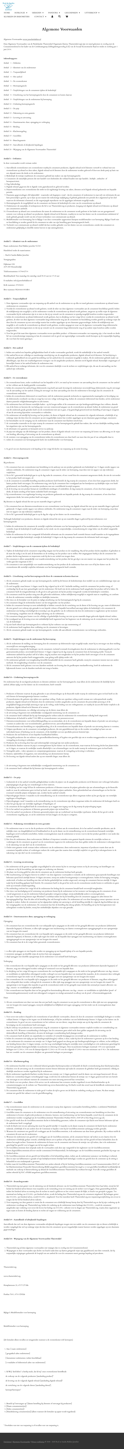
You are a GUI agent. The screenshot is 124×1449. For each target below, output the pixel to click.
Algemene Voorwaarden (21, 1442)
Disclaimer (8, 1442)
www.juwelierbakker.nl (32, 39)
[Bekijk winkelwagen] (67, 17)
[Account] (52, 17)
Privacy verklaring (37, 1442)
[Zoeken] (59, 16)
